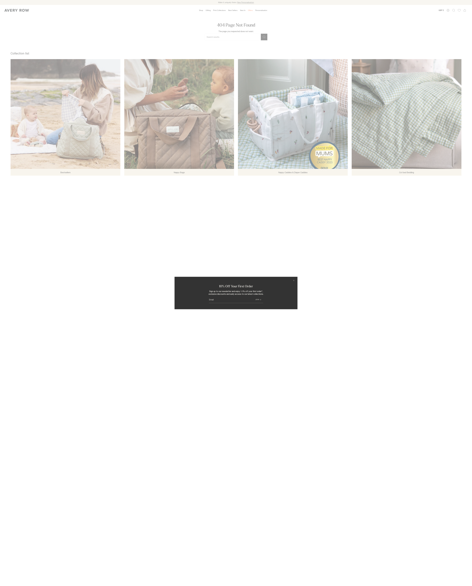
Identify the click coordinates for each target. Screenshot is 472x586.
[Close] (294, 280)
